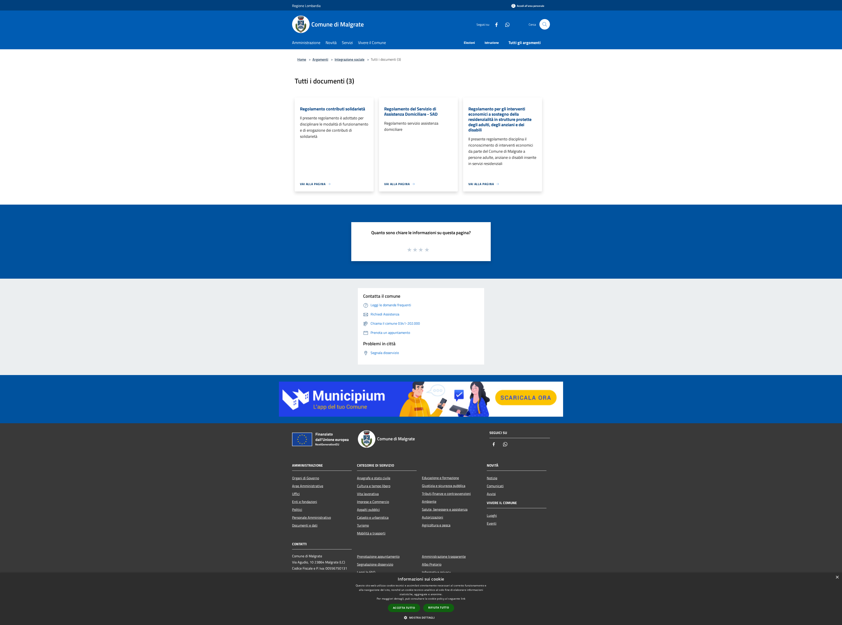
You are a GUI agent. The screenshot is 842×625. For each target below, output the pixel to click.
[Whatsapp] (505, 24)
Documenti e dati (305, 525)
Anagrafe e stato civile (373, 478)
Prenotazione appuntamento (378, 556)
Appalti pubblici (368, 509)
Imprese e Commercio (373, 501)
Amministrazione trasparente (444, 556)
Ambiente (429, 501)
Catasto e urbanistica (373, 517)
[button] (421, 617)
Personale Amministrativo (311, 517)
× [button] (837, 577)
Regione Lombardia (306, 5)
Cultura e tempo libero (373, 486)
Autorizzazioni (432, 517)
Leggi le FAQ (366, 572)
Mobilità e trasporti (371, 533)
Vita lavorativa (368, 493)
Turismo (363, 525)
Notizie (492, 478)
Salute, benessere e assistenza (444, 509)
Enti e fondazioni (304, 501)
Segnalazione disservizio (375, 564)
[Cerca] (544, 24)
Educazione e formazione (440, 477)
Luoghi (492, 515)
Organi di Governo (305, 478)
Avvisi (491, 493)
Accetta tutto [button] (404, 608)
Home (301, 59)
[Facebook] (494, 24)
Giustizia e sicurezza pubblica (443, 485)
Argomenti (320, 59)
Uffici (296, 493)
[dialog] (421, 599)
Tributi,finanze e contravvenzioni (446, 493)
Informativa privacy (436, 572)
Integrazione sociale (349, 59)
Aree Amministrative (307, 486)
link (463, 598)
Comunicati (495, 486)
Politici (297, 509)
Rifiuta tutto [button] (438, 607)
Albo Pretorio (431, 564)
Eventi (491, 523)
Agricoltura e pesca (436, 525)
